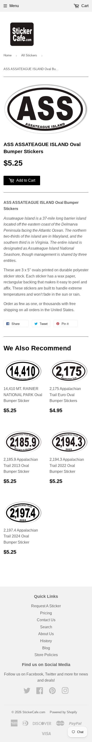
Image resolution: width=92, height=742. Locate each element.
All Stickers (29, 55)
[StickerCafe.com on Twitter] (26, 692)
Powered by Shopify (63, 712)
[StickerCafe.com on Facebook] (39, 692)
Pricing (46, 613)
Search (46, 627)
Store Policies (46, 655)
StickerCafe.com (33, 712)
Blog (46, 648)
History (46, 641)
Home (8, 55)
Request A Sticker (46, 606)
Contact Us (46, 620)
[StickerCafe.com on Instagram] (65, 692)
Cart (84, 6)
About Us (46, 634)
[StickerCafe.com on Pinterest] (52, 692)
